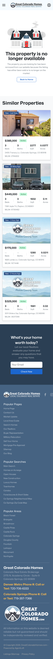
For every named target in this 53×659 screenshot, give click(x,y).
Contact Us (9, 412)
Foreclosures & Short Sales (16, 494)
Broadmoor (9, 523)
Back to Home (26, 79)
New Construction (12, 478)
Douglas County (11, 540)
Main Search (9, 466)
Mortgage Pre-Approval (14, 445)
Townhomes (9, 486)
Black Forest (9, 515)
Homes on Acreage (12, 470)
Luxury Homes (10, 482)
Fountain (8, 544)
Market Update (10, 416)
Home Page (9, 408)
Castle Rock (9, 532)
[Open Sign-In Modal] (49, 5)
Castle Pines (9, 528)
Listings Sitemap (11, 654)
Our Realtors (9, 429)
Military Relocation (12, 437)
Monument (9, 552)
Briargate (8, 519)
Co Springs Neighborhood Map (18, 499)
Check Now (26, 371)
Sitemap (7, 449)
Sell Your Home (11, 441)
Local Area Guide (11, 421)
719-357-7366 (23, 598)
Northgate (8, 556)
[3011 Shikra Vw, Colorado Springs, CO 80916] (26, 283)
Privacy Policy (28, 654)
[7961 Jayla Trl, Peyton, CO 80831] (26, 176)
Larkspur (8, 548)
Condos (7, 490)
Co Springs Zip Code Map (15, 503)
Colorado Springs (12, 536)
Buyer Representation (13, 433)
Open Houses (10, 474)
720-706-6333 (19, 588)
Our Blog (8, 453)
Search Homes (10, 425)
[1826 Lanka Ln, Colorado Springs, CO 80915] (26, 230)
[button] (3, 5)
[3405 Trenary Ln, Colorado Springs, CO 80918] (26, 123)
